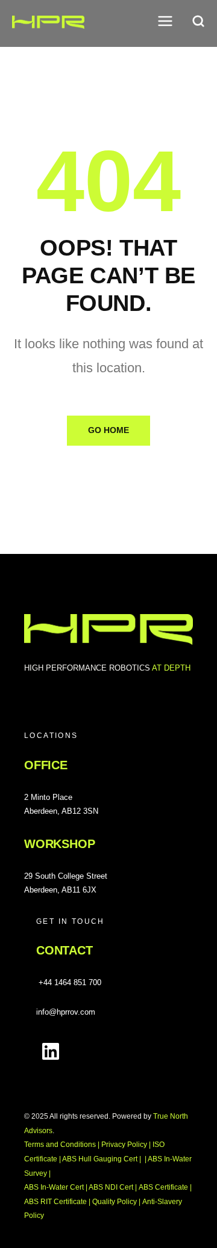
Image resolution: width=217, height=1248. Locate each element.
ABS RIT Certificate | (57, 1201)
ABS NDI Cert (112, 1187)
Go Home (108, 430)
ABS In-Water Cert (55, 1187)
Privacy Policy (124, 1144)
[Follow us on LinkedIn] (50, 1051)
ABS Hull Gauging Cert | (101, 1159)
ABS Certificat (163, 1187)
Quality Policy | (116, 1201)
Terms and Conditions (60, 1144)
